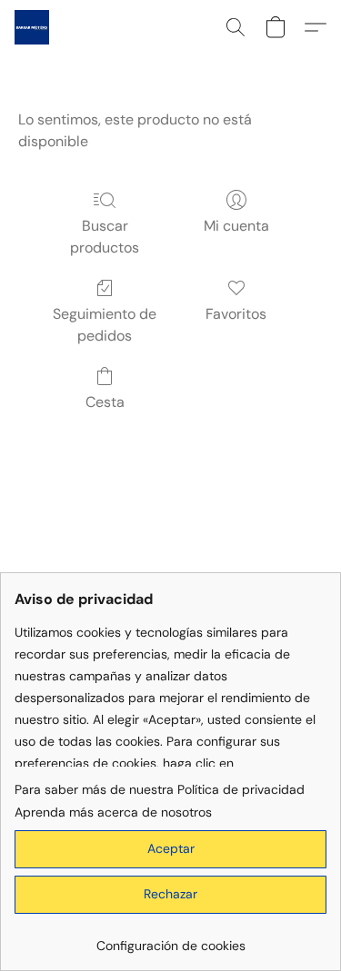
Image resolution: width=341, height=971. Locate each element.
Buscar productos (104, 236)
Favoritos (236, 313)
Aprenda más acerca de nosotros (113, 812)
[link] (170, 938)
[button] (33, 27)
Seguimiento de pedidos (104, 324)
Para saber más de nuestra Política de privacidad (160, 789)
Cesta (105, 401)
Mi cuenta (236, 225)
